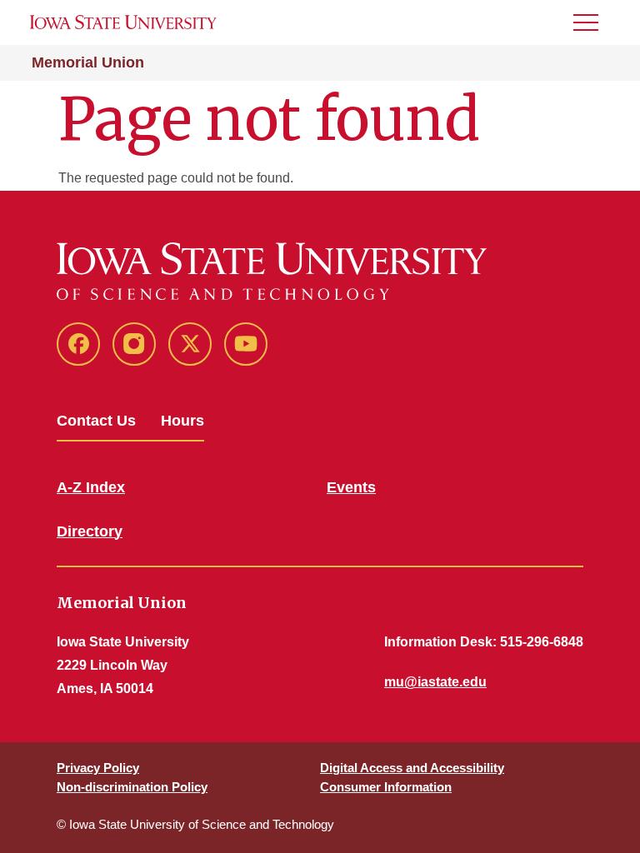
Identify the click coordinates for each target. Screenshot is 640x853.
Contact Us (96, 420)
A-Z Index (91, 487)
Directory (89, 531)
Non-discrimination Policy (132, 787)
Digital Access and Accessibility (412, 768)
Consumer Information (386, 787)
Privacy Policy (98, 768)
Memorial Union (88, 62)
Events (351, 487)
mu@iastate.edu (435, 682)
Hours (182, 420)
